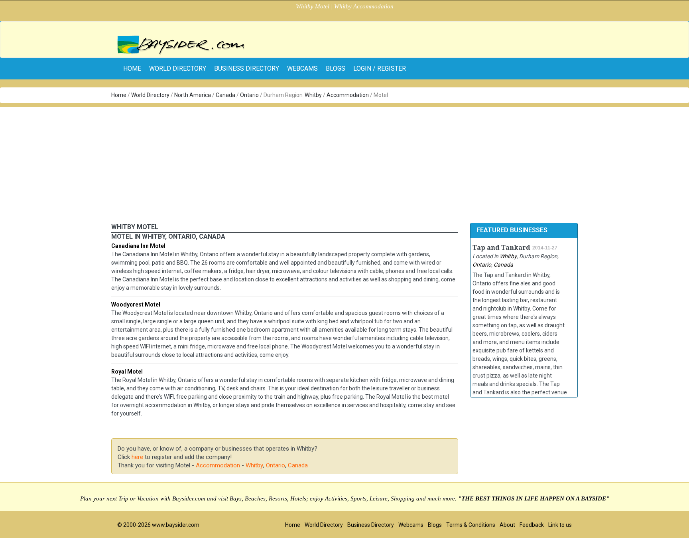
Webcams (302, 68)
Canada (225, 95)
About (507, 525)
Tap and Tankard (501, 247)
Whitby (313, 95)
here (137, 457)
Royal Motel (127, 371)
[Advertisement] (344, 163)
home (132, 68)
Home (118, 95)
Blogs (335, 68)
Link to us (560, 525)
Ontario (249, 95)
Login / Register (379, 68)
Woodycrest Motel (135, 304)
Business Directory (246, 68)
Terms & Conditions (470, 525)
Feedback (532, 525)
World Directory (177, 68)
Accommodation (348, 95)
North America (192, 95)
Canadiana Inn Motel (138, 246)
